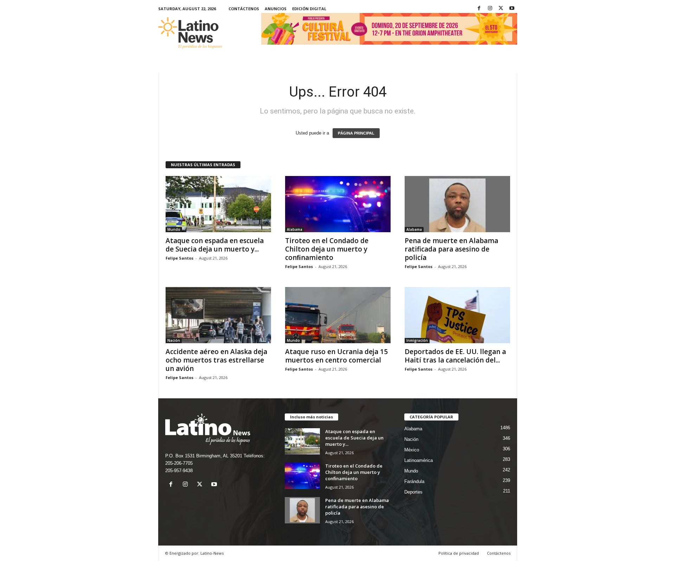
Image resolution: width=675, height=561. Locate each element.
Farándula (414, 481)
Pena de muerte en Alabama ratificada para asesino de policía (451, 249)
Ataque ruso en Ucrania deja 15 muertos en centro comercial (336, 356)
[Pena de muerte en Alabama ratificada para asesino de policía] (457, 204)
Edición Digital (309, 8)
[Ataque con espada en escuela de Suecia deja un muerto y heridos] (218, 204)
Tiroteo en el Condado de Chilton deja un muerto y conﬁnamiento (326, 249)
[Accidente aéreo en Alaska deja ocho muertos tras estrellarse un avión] (218, 315)
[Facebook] (479, 9)
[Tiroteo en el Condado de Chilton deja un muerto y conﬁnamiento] (338, 204)
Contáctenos (244, 8)
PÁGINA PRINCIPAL (356, 133)
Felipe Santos (179, 258)
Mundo (173, 229)
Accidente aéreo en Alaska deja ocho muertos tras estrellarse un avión (216, 360)
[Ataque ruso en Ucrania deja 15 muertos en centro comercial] (338, 315)
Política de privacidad (458, 553)
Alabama (294, 229)
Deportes (413, 492)
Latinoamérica (418, 460)
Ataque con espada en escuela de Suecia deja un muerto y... (215, 245)
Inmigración (417, 340)
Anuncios (276, 8)
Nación (173, 340)
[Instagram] (490, 9)
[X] (501, 9)
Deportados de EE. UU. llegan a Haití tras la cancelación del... (455, 356)
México (411, 449)
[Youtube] (512, 9)
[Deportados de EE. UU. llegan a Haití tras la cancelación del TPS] (457, 315)
